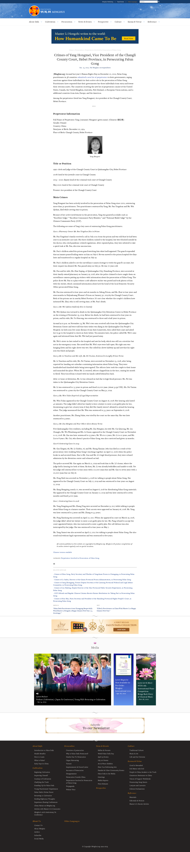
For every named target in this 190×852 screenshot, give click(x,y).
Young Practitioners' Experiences (46, 789)
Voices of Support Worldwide (140, 779)
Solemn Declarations (137, 789)
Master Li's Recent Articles (139, 804)
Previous (56, 605)
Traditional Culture (136, 750)
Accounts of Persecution (75, 770)
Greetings (101, 777)
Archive (37, 832)
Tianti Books (120, 2)
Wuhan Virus (70, 789)
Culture (118, 21)
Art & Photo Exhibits (105, 763)
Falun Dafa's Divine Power (43, 792)
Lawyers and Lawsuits (137, 785)
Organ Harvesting (72, 760)
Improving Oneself (41, 775)
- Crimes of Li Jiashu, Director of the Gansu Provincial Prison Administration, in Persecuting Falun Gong (92, 579)
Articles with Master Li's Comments (47, 809)
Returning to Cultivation (43, 795)
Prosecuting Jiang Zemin (138, 782)
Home (71, 50)
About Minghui (39, 828)
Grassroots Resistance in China (141, 775)
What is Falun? (39, 760)
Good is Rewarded (136, 765)
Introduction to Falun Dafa (44, 750)
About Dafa (34, 21)
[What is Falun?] (34, 5)
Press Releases (103, 784)
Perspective (103, 21)
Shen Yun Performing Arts (107, 767)
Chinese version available (62, 552)
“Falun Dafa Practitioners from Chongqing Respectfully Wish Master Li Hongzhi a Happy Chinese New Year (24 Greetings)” (72, 610)
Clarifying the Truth (41, 782)
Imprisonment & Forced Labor (77, 767)
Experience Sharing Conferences (46, 802)
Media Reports (103, 780)
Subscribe (37, 835)
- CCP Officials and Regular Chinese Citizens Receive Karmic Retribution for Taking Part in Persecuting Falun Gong (94, 594)
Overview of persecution (75, 750)
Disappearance (71, 773)
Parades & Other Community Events (111, 770)
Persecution (66, 21)
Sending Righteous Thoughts (44, 799)
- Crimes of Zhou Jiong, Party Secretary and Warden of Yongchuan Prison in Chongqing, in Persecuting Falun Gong (93, 575)
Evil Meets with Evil (137, 769)
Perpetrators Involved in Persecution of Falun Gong (103, 50)
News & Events (85, 21)
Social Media (39, 838)
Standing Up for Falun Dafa (44, 785)
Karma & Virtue (135, 21)
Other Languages (132, 2)
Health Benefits (40, 753)
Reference (152, 21)
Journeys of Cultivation (42, 779)
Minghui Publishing (108, 2)
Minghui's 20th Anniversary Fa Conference (45, 813)
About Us (37, 821)
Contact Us (38, 825)
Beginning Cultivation (42, 772)
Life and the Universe (137, 757)
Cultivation (50, 21)
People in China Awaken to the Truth (143, 772)
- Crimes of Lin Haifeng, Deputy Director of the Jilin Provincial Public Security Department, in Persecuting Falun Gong (92, 589)
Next (98, 605)
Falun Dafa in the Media (106, 773)
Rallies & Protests (104, 750)
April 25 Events (103, 757)
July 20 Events (103, 760)
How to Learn (39, 757)
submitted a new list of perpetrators (93, 77)
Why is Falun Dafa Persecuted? (77, 753)
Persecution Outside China (75, 777)
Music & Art (134, 753)
